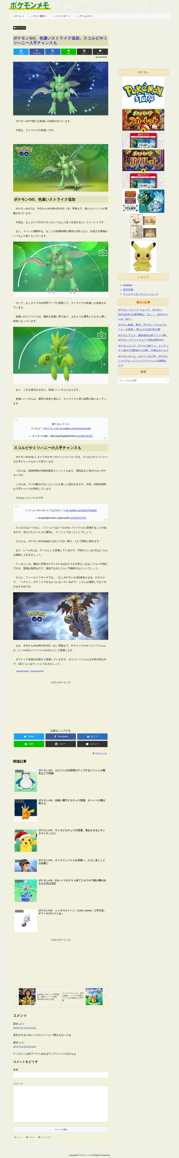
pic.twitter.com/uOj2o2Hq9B (75, 428)
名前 (15, 1069)
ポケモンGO (20, 28)
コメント (18, 1083)
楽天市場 (128, 289)
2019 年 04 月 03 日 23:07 (24, 1046)
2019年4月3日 (78, 518)
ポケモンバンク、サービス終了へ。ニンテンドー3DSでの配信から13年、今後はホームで (143, 348)
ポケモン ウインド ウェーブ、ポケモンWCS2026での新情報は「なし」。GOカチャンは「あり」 (143, 314)
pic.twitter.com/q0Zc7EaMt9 (81, 510)
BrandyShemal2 (23, 671)
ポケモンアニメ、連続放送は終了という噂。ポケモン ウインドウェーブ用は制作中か (143, 337)
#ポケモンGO (51, 428)
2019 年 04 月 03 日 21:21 (24, 1028)
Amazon (127, 285)
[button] (166, 380)
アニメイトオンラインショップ (140, 294)
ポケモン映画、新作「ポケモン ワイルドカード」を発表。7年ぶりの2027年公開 (142, 327)
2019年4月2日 (85, 436)
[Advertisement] (60, 704)
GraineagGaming (37, 671)
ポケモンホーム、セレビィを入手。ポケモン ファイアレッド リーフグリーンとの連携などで (143, 361)
